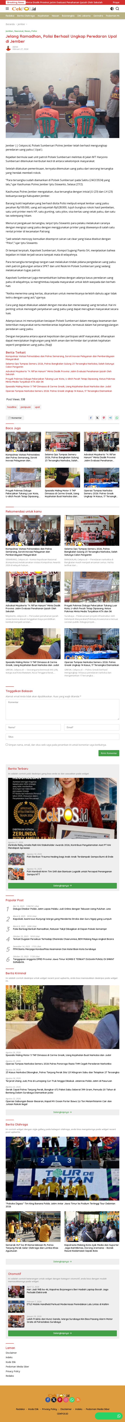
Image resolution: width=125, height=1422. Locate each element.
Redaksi (10, 1375)
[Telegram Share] (110, 417)
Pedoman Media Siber (17, 1366)
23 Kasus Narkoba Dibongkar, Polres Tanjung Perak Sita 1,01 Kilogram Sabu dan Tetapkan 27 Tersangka (62, 1072)
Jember (9, 31)
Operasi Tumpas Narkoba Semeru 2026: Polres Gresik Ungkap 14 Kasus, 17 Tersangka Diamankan (59, 391)
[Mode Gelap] (112, 8)
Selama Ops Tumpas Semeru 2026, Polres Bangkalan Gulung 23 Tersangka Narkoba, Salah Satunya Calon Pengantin (60, 365)
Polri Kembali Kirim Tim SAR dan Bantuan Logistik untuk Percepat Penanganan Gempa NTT (69, 873)
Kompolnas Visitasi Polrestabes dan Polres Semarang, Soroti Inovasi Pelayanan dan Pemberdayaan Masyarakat (60, 358)
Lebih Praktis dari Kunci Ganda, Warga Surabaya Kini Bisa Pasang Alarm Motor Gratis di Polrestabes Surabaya (70, 1320)
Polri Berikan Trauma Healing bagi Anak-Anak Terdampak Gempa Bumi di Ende (70, 856)
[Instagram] (66, 1400)
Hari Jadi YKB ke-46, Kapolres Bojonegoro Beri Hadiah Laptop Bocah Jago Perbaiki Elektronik (67, 1291)
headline (11, 407)
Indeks (9, 1357)
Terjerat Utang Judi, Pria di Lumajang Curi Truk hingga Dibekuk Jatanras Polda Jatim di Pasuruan (59, 1081)
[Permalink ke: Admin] (8, 47)
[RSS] (78, 1400)
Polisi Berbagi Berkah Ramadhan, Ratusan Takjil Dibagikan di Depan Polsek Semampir (60, 929)
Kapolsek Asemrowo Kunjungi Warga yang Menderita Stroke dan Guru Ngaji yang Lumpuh (62, 918)
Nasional (18, 31)
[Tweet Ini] (97, 417)
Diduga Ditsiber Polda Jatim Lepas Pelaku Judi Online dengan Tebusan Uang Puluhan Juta (62, 908)
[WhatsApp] (72, 1400)
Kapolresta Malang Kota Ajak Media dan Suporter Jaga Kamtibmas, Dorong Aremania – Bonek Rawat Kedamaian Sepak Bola (91, 1248)
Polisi (34, 31)
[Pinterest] (59, 1400)
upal (37, 407)
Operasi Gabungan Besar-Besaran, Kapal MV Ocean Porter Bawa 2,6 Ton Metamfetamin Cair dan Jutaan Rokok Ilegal (59, 1103)
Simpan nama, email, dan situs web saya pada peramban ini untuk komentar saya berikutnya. (57, 744)
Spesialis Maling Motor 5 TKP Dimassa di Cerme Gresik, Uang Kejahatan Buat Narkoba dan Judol (58, 386)
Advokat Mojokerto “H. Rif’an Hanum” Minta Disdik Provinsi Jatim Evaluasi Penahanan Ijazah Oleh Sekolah (58, 373)
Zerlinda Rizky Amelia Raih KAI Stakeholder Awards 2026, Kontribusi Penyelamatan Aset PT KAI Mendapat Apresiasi (59, 846)
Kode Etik (11, 1362)
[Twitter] (53, 1400)
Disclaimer (11, 1352)
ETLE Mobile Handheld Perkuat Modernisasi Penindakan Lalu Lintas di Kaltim (68, 1304)
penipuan (26, 407)
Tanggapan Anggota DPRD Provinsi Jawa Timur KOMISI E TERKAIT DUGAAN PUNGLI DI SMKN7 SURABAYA (63, 961)
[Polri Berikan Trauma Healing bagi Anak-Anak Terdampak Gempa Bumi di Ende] (16, 859)
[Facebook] (47, 1400)
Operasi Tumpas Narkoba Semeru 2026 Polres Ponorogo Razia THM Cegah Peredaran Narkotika (58, 1063)
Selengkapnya (61, 885)
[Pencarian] (117, 8)
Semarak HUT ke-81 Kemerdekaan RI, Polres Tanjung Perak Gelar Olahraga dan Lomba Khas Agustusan (32, 1248)
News (27, 31)
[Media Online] (27, 8)
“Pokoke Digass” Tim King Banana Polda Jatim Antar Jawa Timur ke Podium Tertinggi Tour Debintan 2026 (60, 1205)
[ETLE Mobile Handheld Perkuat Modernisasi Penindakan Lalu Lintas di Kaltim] (16, 1307)
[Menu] (8, 8)
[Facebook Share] (90, 417)
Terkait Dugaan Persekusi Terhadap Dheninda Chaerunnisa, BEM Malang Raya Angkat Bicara (63, 939)
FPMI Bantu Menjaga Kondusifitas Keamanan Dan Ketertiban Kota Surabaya (54, 949)
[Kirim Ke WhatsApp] (116, 417)
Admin (15, 46)
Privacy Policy (13, 1371)
